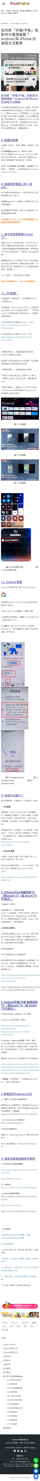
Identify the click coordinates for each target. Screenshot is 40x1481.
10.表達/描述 (12, 1415)
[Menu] (3, 3)
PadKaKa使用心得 (10, 1348)
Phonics (14, 1323)
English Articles (9, 1344)
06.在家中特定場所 (15, 1400)
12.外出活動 (12, 1423)
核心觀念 (6, 1368)
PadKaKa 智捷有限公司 (20, 1439)
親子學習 (6, 1372)
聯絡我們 (32, 1448)
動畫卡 (34, 1323)
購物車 (13, 1448)
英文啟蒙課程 (8, 1243)
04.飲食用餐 (12, 1392)
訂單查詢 (7, 1448)
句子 (4, 1326)
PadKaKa (5, 1323)
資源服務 (6, 1427)
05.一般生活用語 (14, 1396)
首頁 (2, 11)
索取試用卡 (19, 1448)
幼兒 (25, 1326)
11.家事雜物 (12, 1419)
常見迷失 (6, 1360)
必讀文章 (6, 1364)
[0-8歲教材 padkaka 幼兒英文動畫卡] (20, 1317)
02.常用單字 (12, 1384)
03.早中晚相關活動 (15, 1388)
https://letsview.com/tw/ (11, 1178)
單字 (11, 1326)
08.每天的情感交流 (15, 1408)
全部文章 (24, 23)
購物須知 (26, 1448)
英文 (32, 1326)
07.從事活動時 (13, 1404)
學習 (18, 1326)
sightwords (24, 1323)
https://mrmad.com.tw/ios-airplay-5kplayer (19, 1187)
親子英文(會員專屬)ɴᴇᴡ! (13, 1376)
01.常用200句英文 (14, 1380)
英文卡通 (5, 1330)
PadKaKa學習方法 (15, 23)
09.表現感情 (12, 1411)
